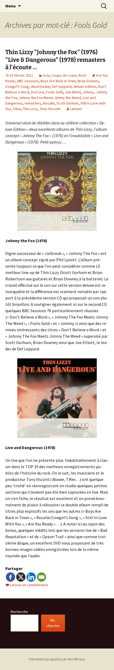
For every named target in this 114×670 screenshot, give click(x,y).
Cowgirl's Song (17, 86)
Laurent (76, 108)
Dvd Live (37, 92)
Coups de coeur (64, 75)
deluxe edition (84, 86)
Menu (10, 5)
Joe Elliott (73, 92)
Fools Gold (54, 92)
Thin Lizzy (30, 108)
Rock (82, 75)
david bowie (40, 86)
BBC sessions (28, 81)
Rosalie (49, 103)
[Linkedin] (31, 577)
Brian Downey (88, 81)
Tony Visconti (50, 108)
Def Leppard (62, 86)
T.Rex (17, 108)
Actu (46, 75)
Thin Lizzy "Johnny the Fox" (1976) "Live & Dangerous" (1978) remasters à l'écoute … (55, 60)
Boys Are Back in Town (58, 81)
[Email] (41, 577)
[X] (20, 577)
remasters (32, 103)
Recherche (19, 611)
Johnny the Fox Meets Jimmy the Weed (50, 97)
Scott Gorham (67, 103)
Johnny (88, 92)
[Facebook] (10, 577)
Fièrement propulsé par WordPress (57, 659)
